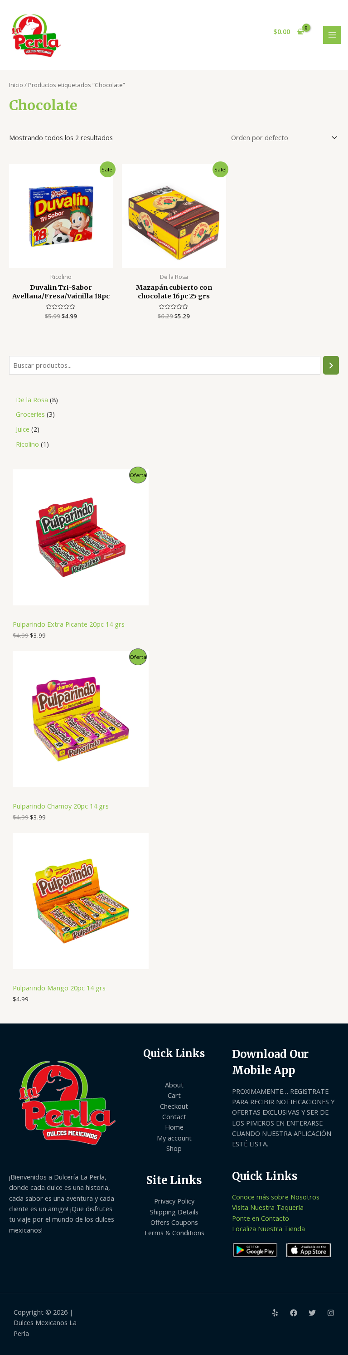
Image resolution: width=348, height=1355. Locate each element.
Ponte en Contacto (260, 1218)
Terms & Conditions (174, 1232)
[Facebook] (293, 1312)
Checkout (174, 1106)
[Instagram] (330, 1312)
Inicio (16, 85)
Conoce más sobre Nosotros (275, 1196)
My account (174, 1137)
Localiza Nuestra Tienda (268, 1228)
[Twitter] (312, 1312)
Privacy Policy (174, 1200)
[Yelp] (275, 1312)
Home (174, 1126)
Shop (174, 1148)
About (174, 1084)
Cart (174, 1095)
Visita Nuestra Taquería (268, 1207)
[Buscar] (331, 365)
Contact (174, 1116)
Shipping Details (174, 1211)
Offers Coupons (174, 1222)
